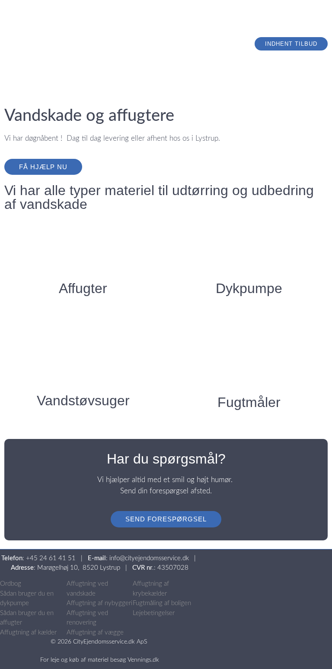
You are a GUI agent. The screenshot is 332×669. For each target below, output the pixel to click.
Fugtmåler (249, 402)
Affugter (83, 288)
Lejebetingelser (154, 613)
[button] (269, 30)
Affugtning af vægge (95, 632)
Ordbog (10, 584)
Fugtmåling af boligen (162, 603)
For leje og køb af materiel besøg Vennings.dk (99, 660)
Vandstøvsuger (83, 400)
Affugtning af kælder (28, 632)
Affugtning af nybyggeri (99, 603)
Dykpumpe (249, 288)
